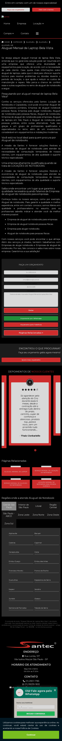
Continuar (31, 735)
